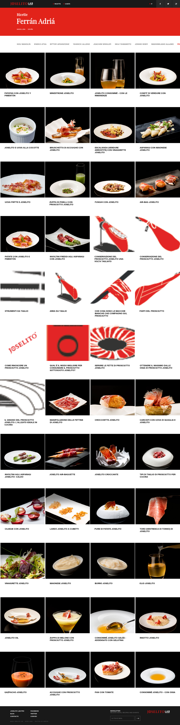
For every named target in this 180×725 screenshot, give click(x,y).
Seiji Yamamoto (123, 44)
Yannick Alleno (81, 44)
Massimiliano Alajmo (162, 44)
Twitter (34, 713)
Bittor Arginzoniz (59, 44)
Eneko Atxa (40, 44)
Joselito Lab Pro (17, 711)
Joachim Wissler (102, 44)
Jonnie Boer (141, 44)
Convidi (34, 716)
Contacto (14, 716)
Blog (12, 713)
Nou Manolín (24, 44)
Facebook (35, 711)
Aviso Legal (29, 721)
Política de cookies (41, 721)
